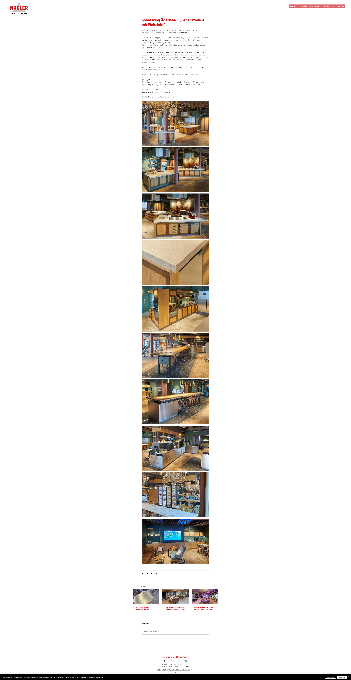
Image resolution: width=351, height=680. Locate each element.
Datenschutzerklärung (96, 677)
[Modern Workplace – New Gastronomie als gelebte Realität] (205, 596)
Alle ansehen (214, 586)
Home (159, 670)
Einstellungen (330, 677)
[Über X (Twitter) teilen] (147, 573)
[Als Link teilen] (156, 573)
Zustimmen (342, 677)
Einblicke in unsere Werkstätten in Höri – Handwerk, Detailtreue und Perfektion (145, 608)
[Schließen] (349, 677)
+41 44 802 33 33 (167, 666)
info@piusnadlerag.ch (182, 666)
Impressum (170, 670)
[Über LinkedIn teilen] (151, 573)
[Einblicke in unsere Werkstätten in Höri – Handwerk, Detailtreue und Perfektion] (146, 596)
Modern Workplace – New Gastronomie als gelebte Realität (203, 608)
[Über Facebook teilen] (142, 573)
